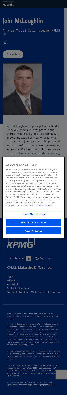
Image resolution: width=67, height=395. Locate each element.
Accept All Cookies (33, 231)
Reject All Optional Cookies (33, 222)
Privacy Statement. (45, 205)
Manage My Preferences (33, 214)
